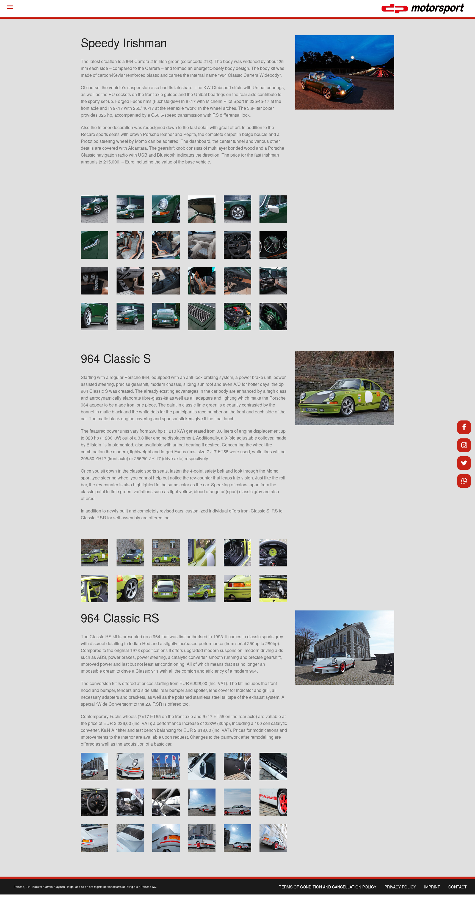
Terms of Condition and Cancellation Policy (327, 887)
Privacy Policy (400, 887)
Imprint (432, 887)
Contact (457, 887)
